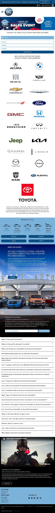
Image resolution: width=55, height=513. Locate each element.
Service (14, 241)
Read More (12, 277)
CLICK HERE (44, 2)
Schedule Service (5, 502)
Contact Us (3, 493)
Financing (41, 236)
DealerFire (25, 506)
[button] (52, 5)
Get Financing (4, 498)
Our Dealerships (4, 491)
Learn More (7, 483)
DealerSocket (33, 506)
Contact (41, 241)
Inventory (13, 236)
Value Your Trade (5, 500)
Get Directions (44, 331)
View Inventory (27, 52)
